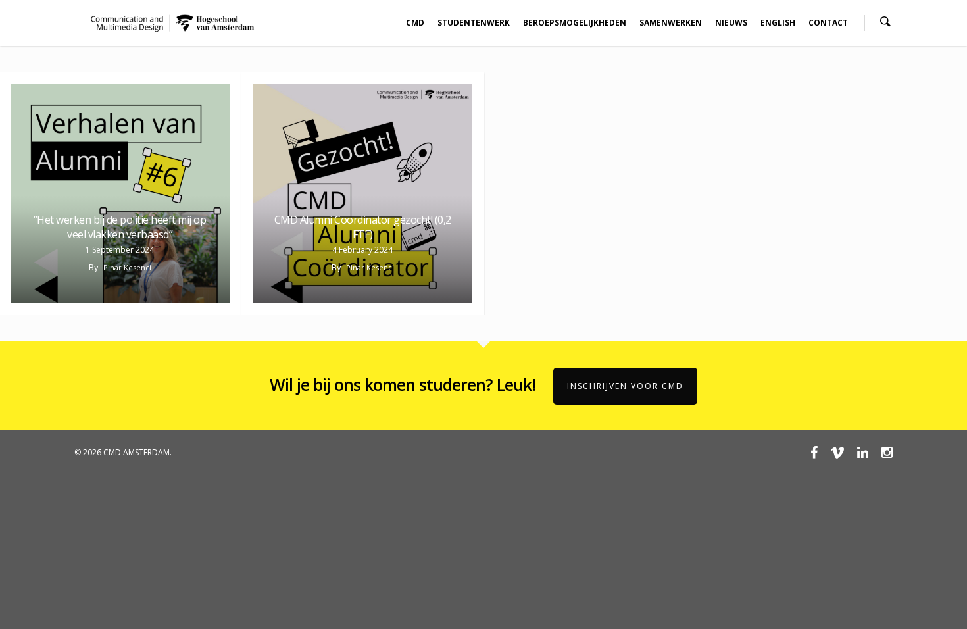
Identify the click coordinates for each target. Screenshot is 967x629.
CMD (415, 22)
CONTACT (828, 22)
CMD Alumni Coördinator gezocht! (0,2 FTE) (362, 227)
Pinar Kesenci (127, 267)
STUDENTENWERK (473, 22)
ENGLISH (777, 22)
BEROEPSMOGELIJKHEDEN (574, 22)
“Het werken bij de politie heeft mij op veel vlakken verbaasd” (120, 227)
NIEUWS (731, 22)
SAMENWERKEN (670, 22)
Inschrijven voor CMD (625, 385)
